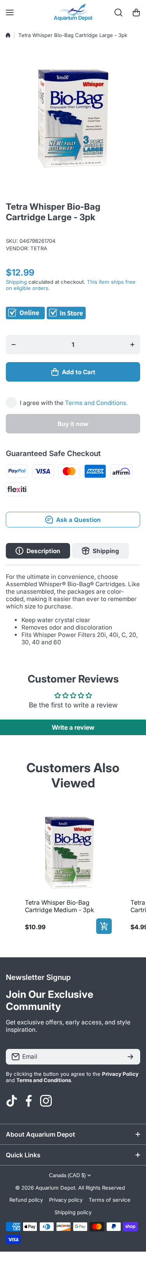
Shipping (16, 282)
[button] (136, 12)
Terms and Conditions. (96, 403)
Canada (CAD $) (67, 1175)
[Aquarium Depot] (73, 12)
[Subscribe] (130, 1057)
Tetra (38, 248)
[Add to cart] (104, 926)
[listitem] (67, 871)
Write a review (73, 727)
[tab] (100, 551)
